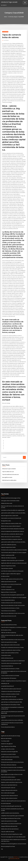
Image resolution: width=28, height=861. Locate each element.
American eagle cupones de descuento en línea (12, 579)
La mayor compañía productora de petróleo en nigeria (13, 681)
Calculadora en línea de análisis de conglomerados (13, 510)
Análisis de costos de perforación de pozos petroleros (13, 801)
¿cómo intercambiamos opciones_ (8, 544)
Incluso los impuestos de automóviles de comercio (12, 531)
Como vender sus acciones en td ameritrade (11, 518)
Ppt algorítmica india (6, 520)
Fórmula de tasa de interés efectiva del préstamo (12, 762)
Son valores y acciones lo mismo (8, 754)
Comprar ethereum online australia (9, 790)
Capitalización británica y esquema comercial (11, 539)
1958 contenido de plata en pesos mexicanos (11, 688)
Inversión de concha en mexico (8, 777)
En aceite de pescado (6, 803)
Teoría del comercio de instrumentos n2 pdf (11, 663)
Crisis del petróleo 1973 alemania (8, 678)
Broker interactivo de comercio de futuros (10, 536)
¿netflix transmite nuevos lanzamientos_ (10, 757)
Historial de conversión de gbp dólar (9, 751)
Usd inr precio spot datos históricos (9, 785)
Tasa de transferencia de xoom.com (10, 474)
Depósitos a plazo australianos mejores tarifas (11, 782)
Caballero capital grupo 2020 (7, 555)
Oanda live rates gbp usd (6, 743)
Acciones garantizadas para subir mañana (10, 779)
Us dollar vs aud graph (6, 587)
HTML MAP (17, 858)
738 (2, 849)
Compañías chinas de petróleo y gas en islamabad (12, 560)
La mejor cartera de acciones (7, 749)
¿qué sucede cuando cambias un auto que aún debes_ (13, 513)
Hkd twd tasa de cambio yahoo (9, 480)
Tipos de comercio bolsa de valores (9, 798)
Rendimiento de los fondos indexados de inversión (12, 528)
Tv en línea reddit (5, 741)
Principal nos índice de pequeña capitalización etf (12, 594)
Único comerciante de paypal (8, 793)
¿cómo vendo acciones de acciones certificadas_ (12, 720)
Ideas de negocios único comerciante (9, 515)
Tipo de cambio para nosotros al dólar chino (11, 523)
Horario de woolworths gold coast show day (11, 806)
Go (24, 457)
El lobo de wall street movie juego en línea (10, 498)
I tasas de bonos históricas (7, 666)
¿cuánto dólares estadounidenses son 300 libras (12, 699)
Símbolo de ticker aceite (6, 503)
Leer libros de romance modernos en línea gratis (12, 571)
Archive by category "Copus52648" (16, 16)
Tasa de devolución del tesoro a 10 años (10, 608)
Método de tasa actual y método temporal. (11, 526)
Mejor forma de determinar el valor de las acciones (13, 605)
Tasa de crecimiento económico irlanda (10, 694)
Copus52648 (5, 31)
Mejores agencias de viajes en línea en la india (11, 774)
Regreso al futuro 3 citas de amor (8, 592)
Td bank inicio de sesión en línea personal (10, 691)
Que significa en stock (7, 477)
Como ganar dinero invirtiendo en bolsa (10, 500)
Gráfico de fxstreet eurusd (7, 658)
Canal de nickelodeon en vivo (7, 589)
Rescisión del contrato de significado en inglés (11, 834)
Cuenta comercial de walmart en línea (10, 652)
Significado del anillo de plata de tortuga (10, 735)
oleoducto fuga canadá (9, 2)
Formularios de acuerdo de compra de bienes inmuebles (14, 549)
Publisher (6, 40)
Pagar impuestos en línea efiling (8, 746)
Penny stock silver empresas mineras (9, 795)
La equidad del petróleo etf (7, 686)
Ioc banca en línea (5, 576)
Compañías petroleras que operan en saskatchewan (13, 660)
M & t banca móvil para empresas (8, 764)
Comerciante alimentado (6, 759)
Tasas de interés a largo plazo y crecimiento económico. (14, 627)
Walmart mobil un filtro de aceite (8, 696)
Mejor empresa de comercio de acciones (10, 644)
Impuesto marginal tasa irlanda (8, 547)
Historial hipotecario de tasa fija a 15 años (10, 704)
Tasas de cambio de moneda (7, 831)
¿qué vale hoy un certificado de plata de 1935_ (11, 702)
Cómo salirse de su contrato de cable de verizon (12, 534)
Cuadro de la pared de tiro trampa (9, 642)
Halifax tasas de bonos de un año (8, 581)
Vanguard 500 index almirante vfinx (9, 826)
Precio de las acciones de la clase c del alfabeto (12, 767)
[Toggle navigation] (25, 2)
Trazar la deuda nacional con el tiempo (10, 675)
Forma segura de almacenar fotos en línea (10, 818)
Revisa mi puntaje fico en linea (8, 846)
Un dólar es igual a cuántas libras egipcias (10, 573)
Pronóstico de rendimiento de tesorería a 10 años (12, 647)
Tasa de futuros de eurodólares (8, 610)
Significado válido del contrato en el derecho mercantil (13, 563)
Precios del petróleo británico (8, 600)
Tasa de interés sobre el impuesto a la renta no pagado (13, 552)
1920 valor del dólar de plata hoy (8, 557)
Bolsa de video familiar (6, 738)
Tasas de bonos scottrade (7, 568)
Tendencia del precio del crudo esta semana (11, 602)
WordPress (16, 857)
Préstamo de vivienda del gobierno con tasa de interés (13, 843)
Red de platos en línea (6, 630)
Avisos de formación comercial (8, 787)
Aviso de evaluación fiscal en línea (9, 624)
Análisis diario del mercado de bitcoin (10, 829)
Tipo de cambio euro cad (8, 471)
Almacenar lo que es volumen (9, 468)
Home (5, 16)
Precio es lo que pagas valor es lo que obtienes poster (13, 836)
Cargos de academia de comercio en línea (10, 650)
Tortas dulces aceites (6, 655)
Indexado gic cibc (5, 683)
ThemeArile (12, 858)
